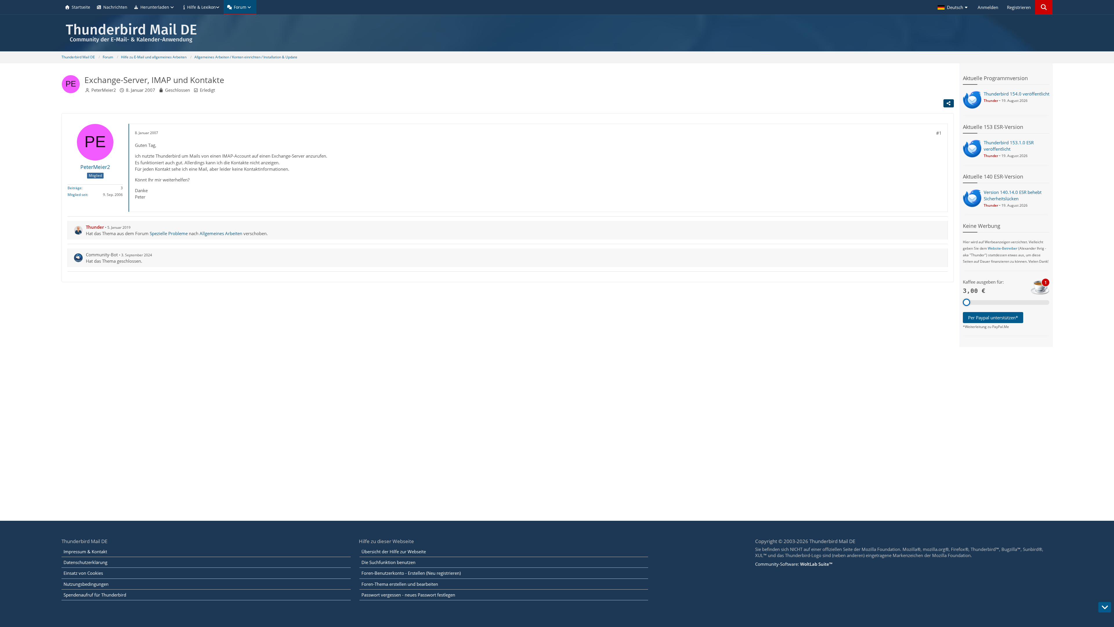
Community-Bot (102, 254)
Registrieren (1019, 7)
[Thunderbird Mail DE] (557, 33)
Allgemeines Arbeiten (221, 233)
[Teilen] (948, 103)
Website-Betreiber (1002, 248)
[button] (953, 7)
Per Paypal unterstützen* (993, 317)
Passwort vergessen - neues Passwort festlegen (408, 595)
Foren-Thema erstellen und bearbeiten (399, 584)
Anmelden (988, 7)
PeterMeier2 (103, 90)
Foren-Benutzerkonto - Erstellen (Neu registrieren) (411, 573)
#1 (939, 133)
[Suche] (1043, 7)
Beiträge (75, 187)
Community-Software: (793, 564)
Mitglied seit (77, 194)
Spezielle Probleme (169, 233)
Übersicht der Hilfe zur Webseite (393, 551)
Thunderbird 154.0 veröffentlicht (1016, 94)
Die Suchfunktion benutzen (388, 562)
